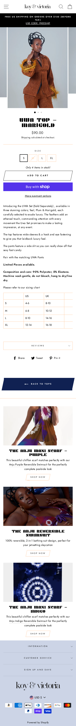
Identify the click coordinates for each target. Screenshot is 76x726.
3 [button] (42, 113)
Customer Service (38, 657)
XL (51, 158)
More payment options (38, 196)
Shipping (26, 137)
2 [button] (39, 113)
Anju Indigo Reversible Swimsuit (28, 621)
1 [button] (35, 113)
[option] (38, 20)
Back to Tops (41, 383)
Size (38, 150)
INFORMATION (38, 646)
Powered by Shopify (38, 722)
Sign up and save (38, 669)
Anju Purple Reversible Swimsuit (28, 464)
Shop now (38, 553)
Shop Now (38, 477)
